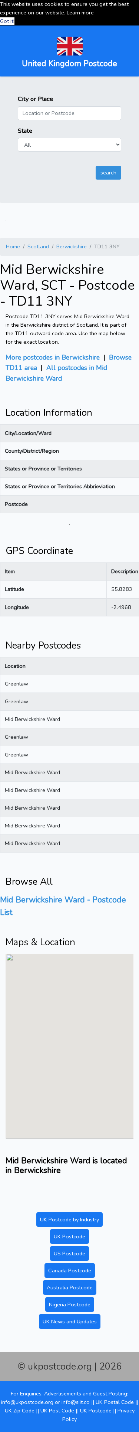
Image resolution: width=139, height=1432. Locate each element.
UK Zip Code (19, 1410)
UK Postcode (69, 1236)
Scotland (38, 246)
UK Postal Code (115, 1402)
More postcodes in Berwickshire (53, 357)
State (25, 130)
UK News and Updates (70, 1321)
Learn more (80, 12)
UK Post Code (57, 1410)
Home (13, 246)
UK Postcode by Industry (69, 1219)
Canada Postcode (69, 1270)
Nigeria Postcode (69, 1304)
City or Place (35, 99)
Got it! (7, 21)
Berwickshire (71, 246)
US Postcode (69, 1253)
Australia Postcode (70, 1287)
